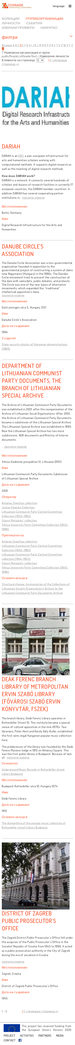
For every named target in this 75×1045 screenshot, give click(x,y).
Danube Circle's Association (22, 250)
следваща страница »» (42, 1011)
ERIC (21, 156)
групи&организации (44, 18)
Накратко (49, 28)
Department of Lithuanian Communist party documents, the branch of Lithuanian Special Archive (32, 380)
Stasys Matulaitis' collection (19, 520)
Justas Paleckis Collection (18, 507)
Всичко (7, 45)
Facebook (21, 1040)
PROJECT (9, 1035)
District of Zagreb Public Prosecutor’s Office (29, 921)
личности (11, 23)
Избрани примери (18, 28)
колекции (10, 18)
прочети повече (33, 197)
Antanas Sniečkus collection (19, 503)
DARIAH (11, 146)
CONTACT (10, 1040)
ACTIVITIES (27, 1035)
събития (34, 23)
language (58, 6)
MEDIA (60, 1035)
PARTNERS (44, 1035)
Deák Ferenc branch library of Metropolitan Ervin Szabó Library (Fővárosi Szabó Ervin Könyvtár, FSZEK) (35, 693)
